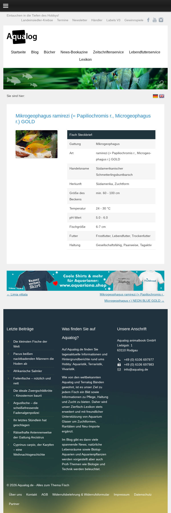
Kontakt (31, 494)
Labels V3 (113, 20)
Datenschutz (143, 494)
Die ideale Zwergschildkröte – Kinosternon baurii (32, 393)
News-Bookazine (74, 52)
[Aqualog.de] (22, 43)
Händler (96, 20)
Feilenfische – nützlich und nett (32, 381)
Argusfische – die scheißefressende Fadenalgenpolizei (26, 408)
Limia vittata (17, 294)
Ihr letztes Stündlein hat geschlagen (30, 422)
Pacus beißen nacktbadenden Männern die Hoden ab (33, 358)
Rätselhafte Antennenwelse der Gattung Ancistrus (32, 435)
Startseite (18, 52)
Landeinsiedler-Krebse (37, 20)
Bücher (49, 52)
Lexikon (85, 59)
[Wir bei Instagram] (161, 20)
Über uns (15, 494)
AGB (44, 494)
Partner (14, 504)
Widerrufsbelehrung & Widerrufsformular (80, 494)
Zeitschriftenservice (108, 52)
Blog (35, 52)
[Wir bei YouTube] (155, 20)
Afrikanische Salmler (27, 371)
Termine (62, 20)
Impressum (122, 494)
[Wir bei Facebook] (148, 20)
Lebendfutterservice (144, 52)
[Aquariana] (85, 289)
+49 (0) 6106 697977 (139, 359)
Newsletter (79, 20)
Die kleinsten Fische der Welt (30, 344)
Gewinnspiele (133, 20)
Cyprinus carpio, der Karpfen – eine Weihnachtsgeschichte (33, 449)
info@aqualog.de (136, 369)
